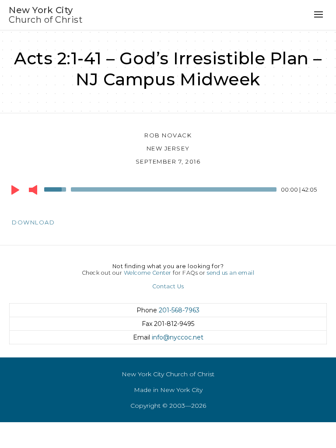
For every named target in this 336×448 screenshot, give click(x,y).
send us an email (230, 273)
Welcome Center (148, 273)
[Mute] (33, 190)
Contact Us (168, 286)
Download (33, 222)
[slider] (56, 188)
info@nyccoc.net (177, 337)
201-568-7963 (179, 310)
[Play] (15, 190)
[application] (168, 191)
